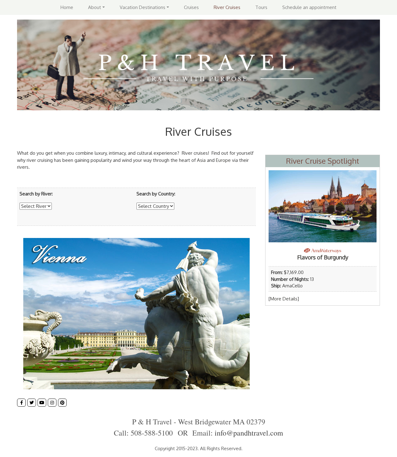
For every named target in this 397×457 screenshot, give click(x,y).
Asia (201, 160)
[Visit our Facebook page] (21, 403)
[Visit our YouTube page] (42, 403)
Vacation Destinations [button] (142, 7)
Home (66, 7)
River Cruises (227, 7)
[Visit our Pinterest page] (62, 403)
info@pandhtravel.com (249, 433)
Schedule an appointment (309, 7)
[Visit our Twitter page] (31, 403)
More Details (283, 299)
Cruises (191, 7)
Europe (223, 160)
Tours (261, 7)
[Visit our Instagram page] (52, 403)
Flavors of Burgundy (322, 257)
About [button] (94, 7)
